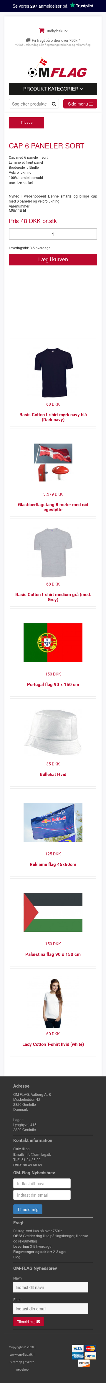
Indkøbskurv (56, 31)
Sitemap (16, 1362)
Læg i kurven (53, 259)
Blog (16, 1257)
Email (17, 1299)
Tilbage (26, 123)
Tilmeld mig (28, 1209)
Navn (17, 1277)
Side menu (78, 104)
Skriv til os (21, 1149)
